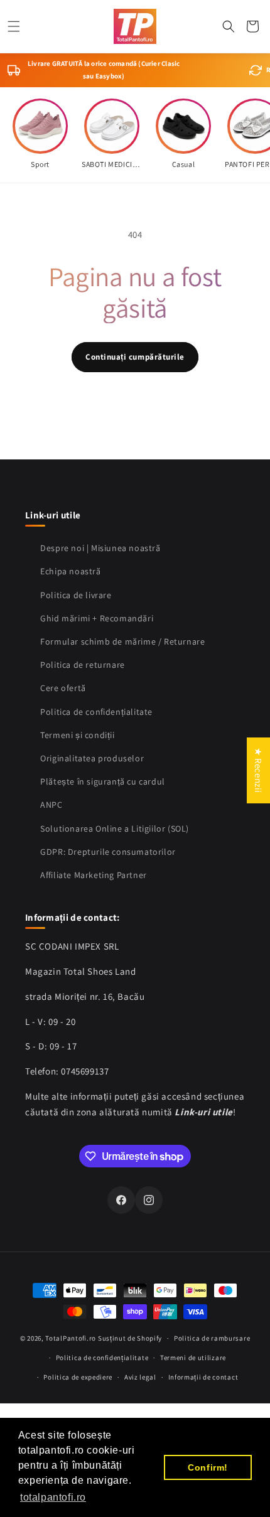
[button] (14, 26)
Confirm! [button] (208, 1467)
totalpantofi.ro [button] (53, 1497)
